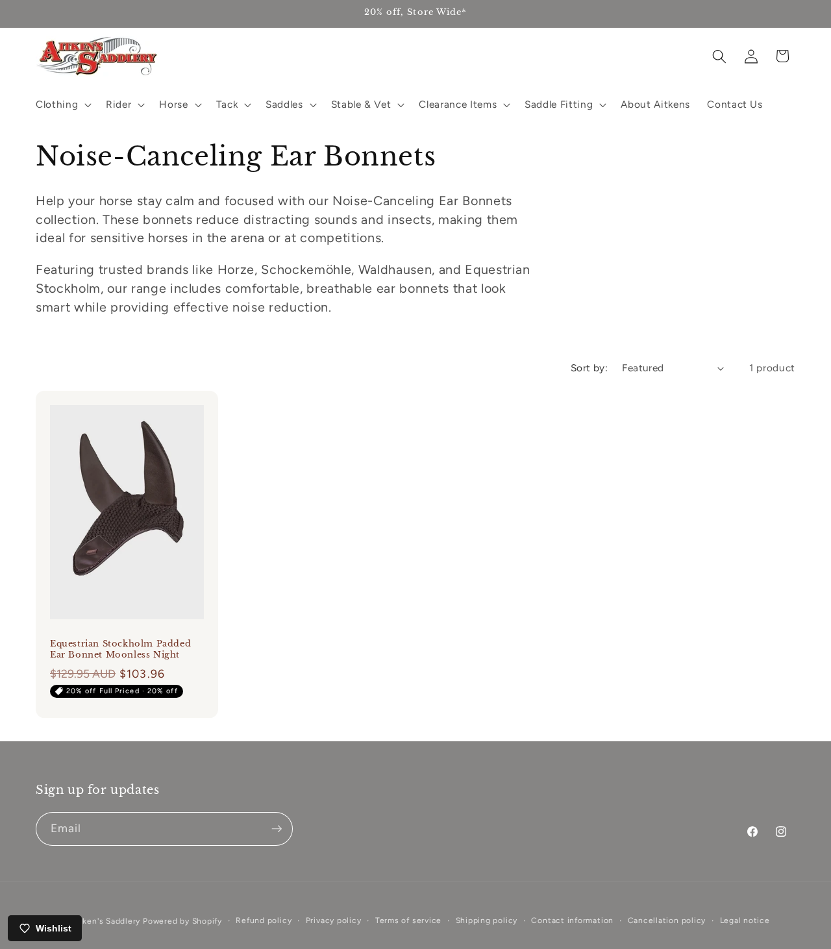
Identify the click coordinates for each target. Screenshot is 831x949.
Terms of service (408, 920)
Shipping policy (487, 920)
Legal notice (745, 920)
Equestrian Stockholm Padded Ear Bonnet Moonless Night (120, 648)
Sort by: (589, 368)
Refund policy (263, 920)
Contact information (572, 920)
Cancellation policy (667, 920)
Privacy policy (334, 920)
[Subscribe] (276, 829)
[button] (62, 104)
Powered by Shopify (182, 921)
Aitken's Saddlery (105, 921)
